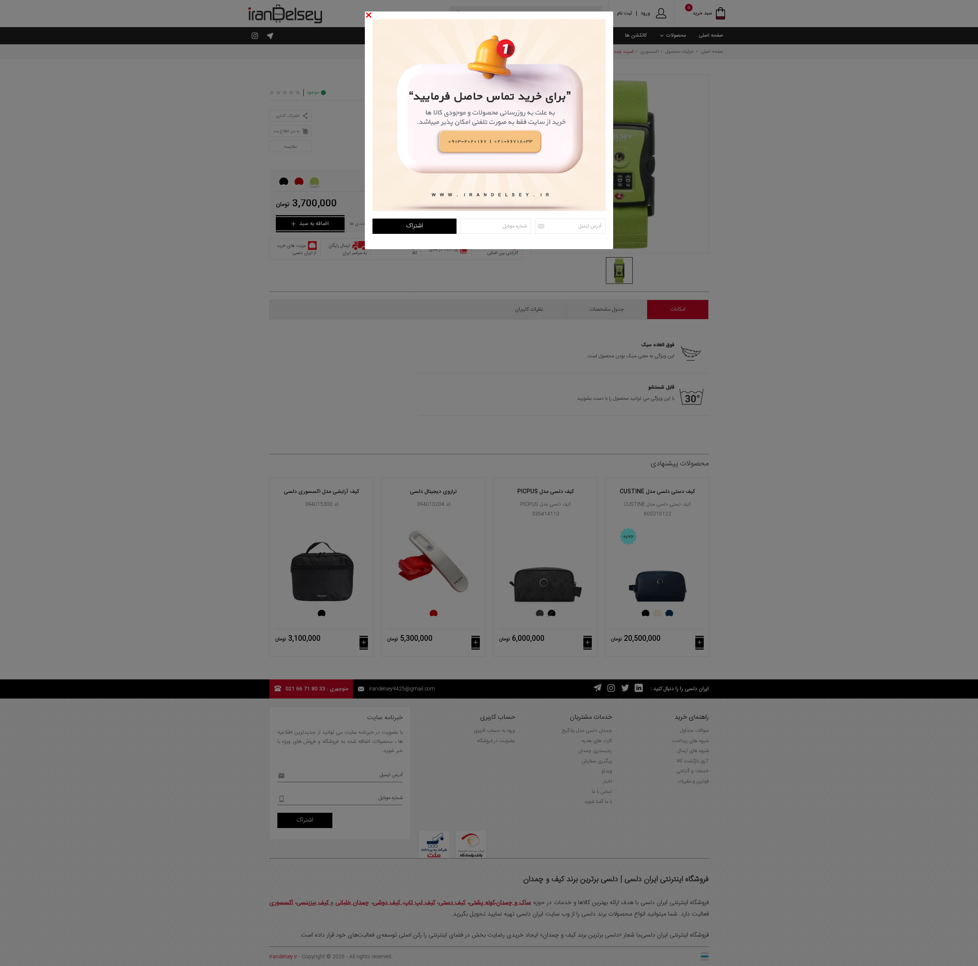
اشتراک (414, 226)
